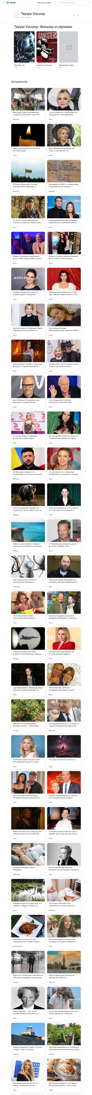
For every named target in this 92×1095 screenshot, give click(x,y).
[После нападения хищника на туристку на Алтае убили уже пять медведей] (28, 500)
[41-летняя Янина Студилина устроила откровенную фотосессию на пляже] (28, 428)
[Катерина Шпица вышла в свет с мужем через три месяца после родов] (64, 824)
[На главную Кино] (12, 2)
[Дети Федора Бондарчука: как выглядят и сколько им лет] (28, 392)
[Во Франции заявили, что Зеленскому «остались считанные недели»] (28, 464)
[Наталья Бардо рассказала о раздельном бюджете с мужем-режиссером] (64, 608)
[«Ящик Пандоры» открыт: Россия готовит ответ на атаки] (28, 1039)
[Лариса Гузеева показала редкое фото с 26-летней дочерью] (64, 248)
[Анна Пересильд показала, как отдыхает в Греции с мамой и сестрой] (64, 932)
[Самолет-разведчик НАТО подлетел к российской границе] (28, 644)
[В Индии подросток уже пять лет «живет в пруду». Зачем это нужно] (28, 896)
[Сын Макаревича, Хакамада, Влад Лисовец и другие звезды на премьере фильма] (28, 680)
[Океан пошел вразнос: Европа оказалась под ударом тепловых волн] (28, 536)
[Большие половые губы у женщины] (28, 860)
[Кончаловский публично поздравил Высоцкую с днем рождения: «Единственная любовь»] (64, 680)
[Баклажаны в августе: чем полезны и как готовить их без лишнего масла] (28, 932)
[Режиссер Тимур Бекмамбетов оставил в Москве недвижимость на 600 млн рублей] (64, 572)
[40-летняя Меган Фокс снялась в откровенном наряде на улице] (64, 428)
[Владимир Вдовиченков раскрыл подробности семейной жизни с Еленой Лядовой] (64, 213)
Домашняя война (66, 65)
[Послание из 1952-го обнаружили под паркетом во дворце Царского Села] (64, 177)
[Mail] (7, 2)
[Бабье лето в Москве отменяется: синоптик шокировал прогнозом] (28, 968)
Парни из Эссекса (44, 65)
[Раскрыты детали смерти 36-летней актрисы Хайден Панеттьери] (64, 644)
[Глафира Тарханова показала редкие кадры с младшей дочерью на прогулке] (28, 284)
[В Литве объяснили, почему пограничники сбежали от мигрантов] (28, 177)
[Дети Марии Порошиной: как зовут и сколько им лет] (64, 141)
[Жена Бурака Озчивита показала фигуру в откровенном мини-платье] (28, 356)
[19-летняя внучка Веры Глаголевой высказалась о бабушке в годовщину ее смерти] (28, 608)
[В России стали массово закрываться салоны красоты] (64, 896)
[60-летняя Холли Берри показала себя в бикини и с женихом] (64, 1004)
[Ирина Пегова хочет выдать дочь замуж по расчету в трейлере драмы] (28, 824)
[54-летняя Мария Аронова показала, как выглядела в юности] (64, 860)
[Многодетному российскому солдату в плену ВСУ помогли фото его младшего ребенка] (28, 105)
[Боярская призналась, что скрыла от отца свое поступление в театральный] (64, 500)
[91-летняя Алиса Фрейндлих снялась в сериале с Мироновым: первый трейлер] (28, 213)
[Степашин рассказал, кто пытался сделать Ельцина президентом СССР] (64, 716)
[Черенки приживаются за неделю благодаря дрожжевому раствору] (64, 1039)
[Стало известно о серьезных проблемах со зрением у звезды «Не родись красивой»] (64, 464)
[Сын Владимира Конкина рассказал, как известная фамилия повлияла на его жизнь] (64, 392)
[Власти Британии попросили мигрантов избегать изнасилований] (64, 968)
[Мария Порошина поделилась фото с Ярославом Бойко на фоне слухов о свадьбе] (28, 248)
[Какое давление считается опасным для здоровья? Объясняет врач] (28, 572)
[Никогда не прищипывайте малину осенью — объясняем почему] (28, 716)
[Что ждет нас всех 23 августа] (64, 752)
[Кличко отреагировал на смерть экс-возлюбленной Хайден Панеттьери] (64, 788)
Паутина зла (19, 65)
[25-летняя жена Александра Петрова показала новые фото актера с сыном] (28, 788)
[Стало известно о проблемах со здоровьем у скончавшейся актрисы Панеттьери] (64, 105)
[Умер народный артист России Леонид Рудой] (28, 141)
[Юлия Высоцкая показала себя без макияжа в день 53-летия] (28, 752)
